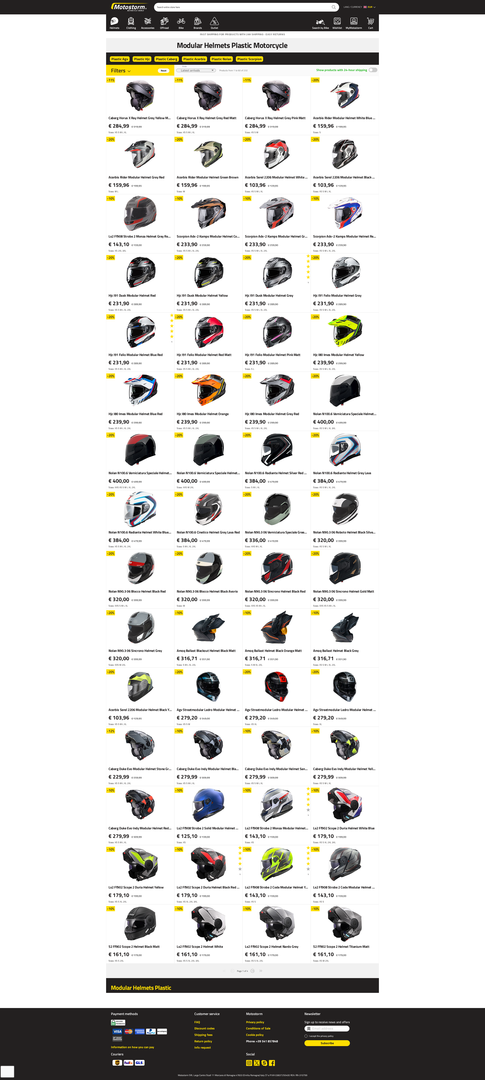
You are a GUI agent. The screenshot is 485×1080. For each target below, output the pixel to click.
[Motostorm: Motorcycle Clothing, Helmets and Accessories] (130, 7)
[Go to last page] (261, 970)
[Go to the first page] (224, 970)
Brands (198, 27)
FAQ (197, 1022)
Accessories (147, 27)
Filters (118, 70)
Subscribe (327, 1043)
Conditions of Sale (258, 1028)
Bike (181, 27)
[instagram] (249, 1063)
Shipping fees (203, 1034)
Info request (202, 1047)
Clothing (131, 27)
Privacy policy (255, 1022)
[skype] (264, 1063)
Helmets (114, 27)
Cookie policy (255, 1034)
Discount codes (204, 1028)
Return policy (203, 1041)
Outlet (214, 27)
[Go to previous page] (232, 970)
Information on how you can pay (132, 1047)
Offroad (164, 27)
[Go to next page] (252, 970)
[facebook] (272, 1063)
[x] (257, 1063)
